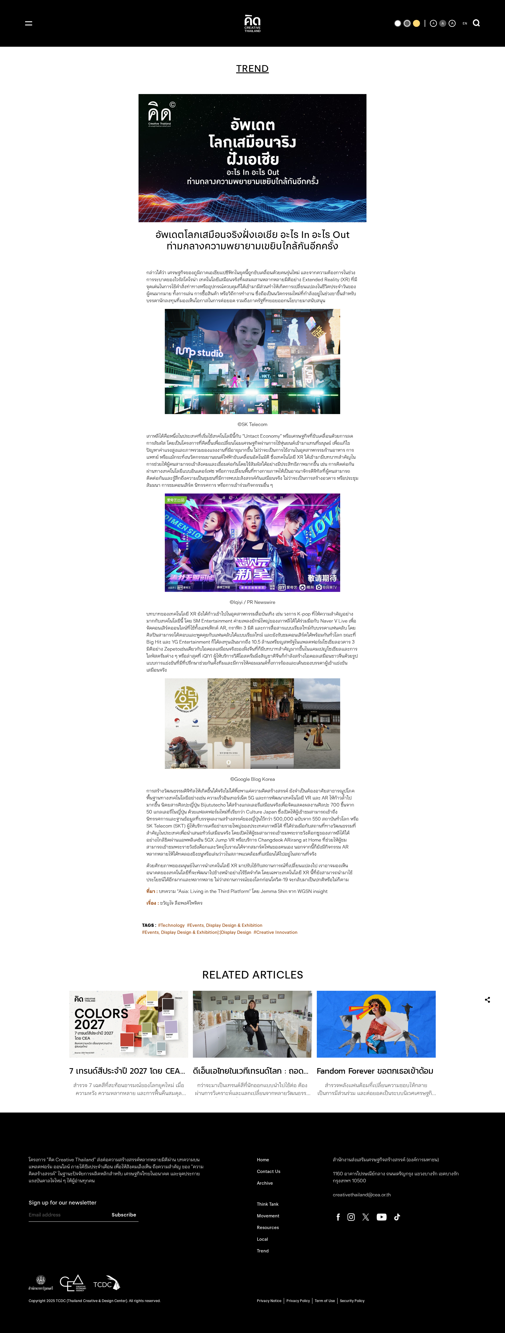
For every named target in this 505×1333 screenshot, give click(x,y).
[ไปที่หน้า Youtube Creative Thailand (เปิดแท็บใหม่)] (381, 1216)
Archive (265, 1183)
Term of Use (325, 1301)
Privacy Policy (298, 1301)
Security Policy (352, 1301)
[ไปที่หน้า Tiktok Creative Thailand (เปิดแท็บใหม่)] (397, 1216)
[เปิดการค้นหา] (476, 23)
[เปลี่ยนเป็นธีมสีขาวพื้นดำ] (397, 23)
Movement (268, 1216)
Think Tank (268, 1204)
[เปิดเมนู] (28, 23)
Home (263, 1160)
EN (465, 23)
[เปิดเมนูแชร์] (487, 1000)
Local (262, 1239)
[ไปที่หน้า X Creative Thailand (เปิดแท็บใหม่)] (366, 1216)
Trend (263, 1251)
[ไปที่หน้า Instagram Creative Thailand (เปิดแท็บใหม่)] (351, 1216)
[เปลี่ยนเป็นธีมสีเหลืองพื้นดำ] (416, 23)
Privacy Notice (269, 1301)
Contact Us (268, 1171)
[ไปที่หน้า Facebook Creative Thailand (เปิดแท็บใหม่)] (338, 1216)
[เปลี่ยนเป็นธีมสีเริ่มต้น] (407, 23)
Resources (268, 1227)
